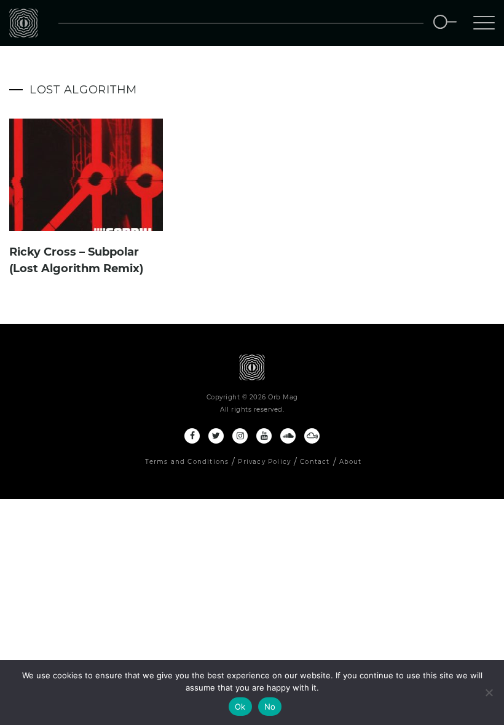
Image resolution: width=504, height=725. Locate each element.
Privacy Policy (264, 462)
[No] (488, 692)
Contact (314, 462)
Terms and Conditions (187, 462)
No (270, 706)
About (350, 462)
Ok (240, 706)
